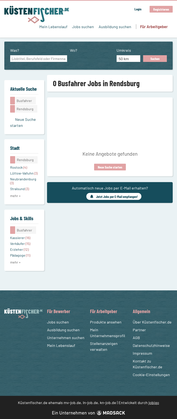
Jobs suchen (83, 26)
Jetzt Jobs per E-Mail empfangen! (117, 196)
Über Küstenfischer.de (152, 322)
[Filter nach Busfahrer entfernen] (12, 230)
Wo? (73, 50)
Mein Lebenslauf (53, 26)
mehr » (15, 196)
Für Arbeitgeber (154, 26)
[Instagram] (16, 329)
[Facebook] (8, 329)
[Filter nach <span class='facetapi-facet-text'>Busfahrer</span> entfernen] (12, 100)
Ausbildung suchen (115, 26)
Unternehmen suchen (65, 337)
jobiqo (154, 402)
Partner (139, 329)
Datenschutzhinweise (151, 345)
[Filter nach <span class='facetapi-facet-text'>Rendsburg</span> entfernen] (12, 108)
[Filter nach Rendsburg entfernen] (12, 159)
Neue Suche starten (110, 167)
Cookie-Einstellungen (151, 374)
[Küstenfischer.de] (36, 15)
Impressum (142, 353)
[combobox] (38, 58)
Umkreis (124, 50)
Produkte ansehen (106, 322)
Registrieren (161, 9)
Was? (14, 50)
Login (137, 9)
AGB (136, 337)
